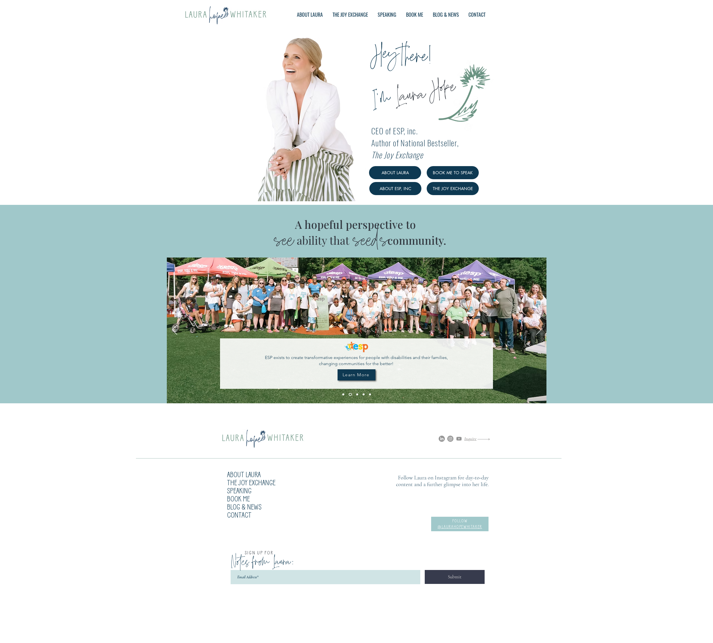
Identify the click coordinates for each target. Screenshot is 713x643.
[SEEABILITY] (364, 394)
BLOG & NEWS (244, 507)
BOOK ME (238, 499)
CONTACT (239, 516)
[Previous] (174, 330)
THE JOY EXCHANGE (251, 483)
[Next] (538, 330)
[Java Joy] (357, 394)
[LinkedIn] (442, 439)
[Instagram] (450, 439)
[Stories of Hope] (343, 394)
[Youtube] (459, 439)
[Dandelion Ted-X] (370, 394)
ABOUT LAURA (244, 475)
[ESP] (350, 394)
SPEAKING (239, 491)
